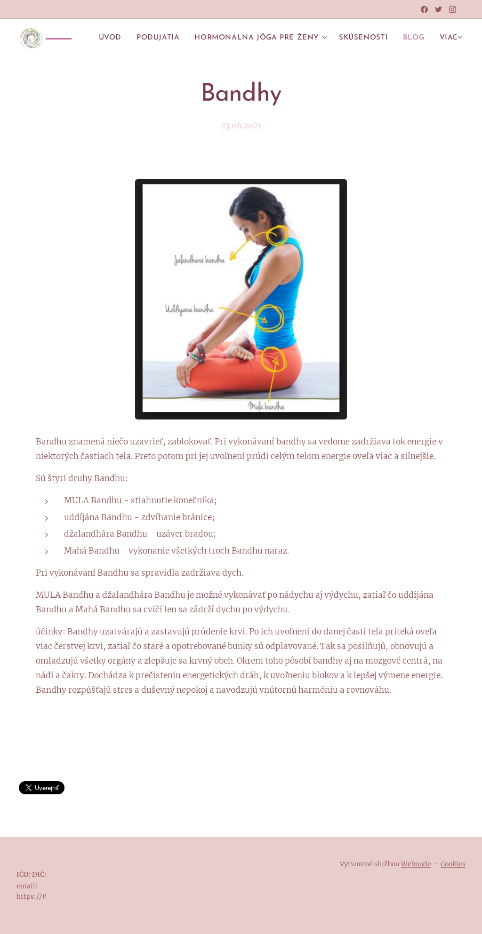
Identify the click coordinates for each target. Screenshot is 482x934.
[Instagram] (452, 9)
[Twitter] (438, 9)
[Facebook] (424, 9)
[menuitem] (112, 38)
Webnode (416, 864)
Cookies (453, 864)
